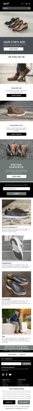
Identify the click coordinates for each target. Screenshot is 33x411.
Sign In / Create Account (6, 382)
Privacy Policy (19, 408)
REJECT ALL (9, 402)
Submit (16, 194)
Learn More (4, 370)
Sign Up (26, 364)
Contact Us (5, 384)
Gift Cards (5, 385)
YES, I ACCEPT (24, 402)
